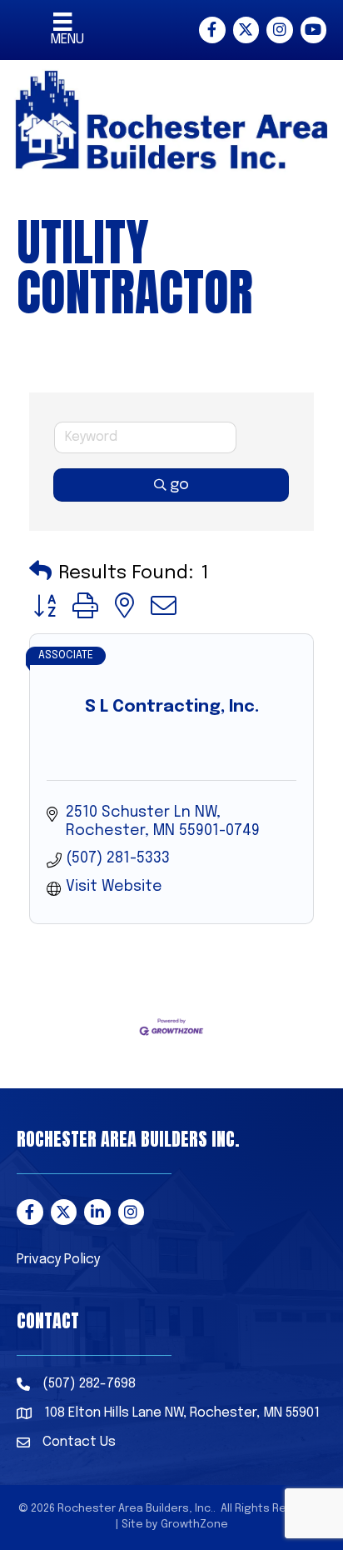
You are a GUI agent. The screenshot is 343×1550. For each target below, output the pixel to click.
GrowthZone (194, 1524)
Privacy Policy (58, 1259)
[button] (40, 573)
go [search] (179, 485)
